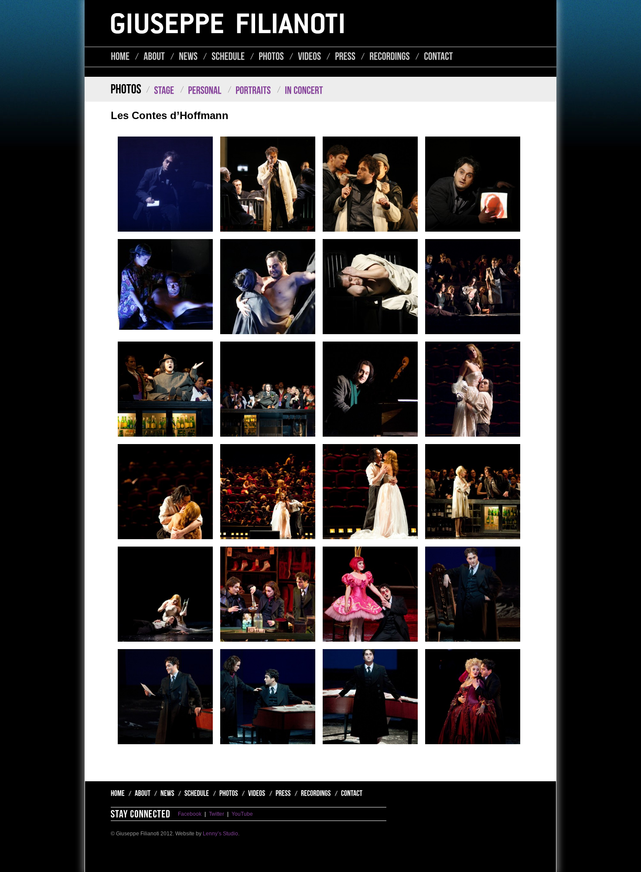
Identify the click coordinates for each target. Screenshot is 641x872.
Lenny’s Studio (220, 834)
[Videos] (255, 794)
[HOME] (120, 56)
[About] (141, 794)
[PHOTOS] (271, 56)
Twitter (216, 814)
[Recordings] (314, 794)
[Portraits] (250, 90)
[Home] (119, 794)
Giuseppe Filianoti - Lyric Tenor (227, 23)
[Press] (281, 794)
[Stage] (161, 90)
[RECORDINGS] (389, 56)
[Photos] (226, 794)
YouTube (242, 814)
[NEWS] (188, 56)
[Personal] (202, 90)
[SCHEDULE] (228, 56)
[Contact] (349, 794)
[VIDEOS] (309, 56)
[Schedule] (194, 794)
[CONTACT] (438, 56)
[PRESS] (345, 56)
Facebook (189, 814)
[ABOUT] (154, 56)
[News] (165, 794)
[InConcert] (301, 90)
